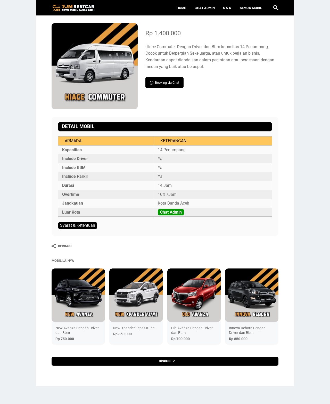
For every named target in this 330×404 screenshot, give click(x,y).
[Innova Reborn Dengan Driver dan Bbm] (251, 295)
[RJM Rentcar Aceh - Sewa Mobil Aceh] (73, 8)
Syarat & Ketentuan (77, 225)
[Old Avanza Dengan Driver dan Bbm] (194, 295)
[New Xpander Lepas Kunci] (136, 295)
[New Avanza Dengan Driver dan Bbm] (78, 295)
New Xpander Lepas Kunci (134, 328)
